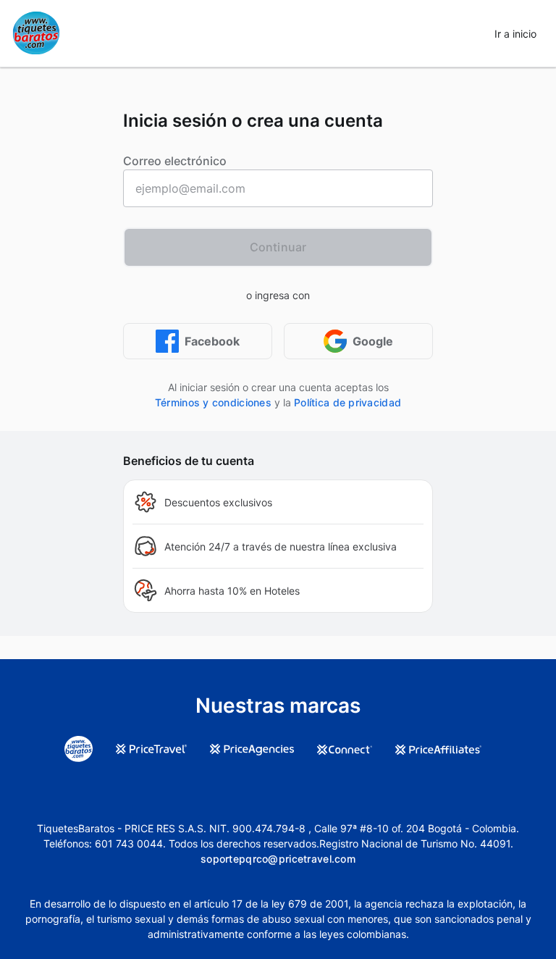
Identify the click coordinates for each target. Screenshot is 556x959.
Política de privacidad (347, 402)
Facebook (212, 341)
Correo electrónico (175, 161)
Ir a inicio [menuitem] (515, 34)
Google (373, 341)
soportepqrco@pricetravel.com (278, 859)
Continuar (278, 247)
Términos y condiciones (213, 402)
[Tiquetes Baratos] (36, 33)
